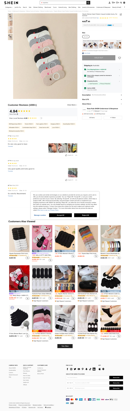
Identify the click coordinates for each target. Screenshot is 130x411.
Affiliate (25, 384)
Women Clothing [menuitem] (38, 7)
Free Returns (26, 371)
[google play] (103, 370)
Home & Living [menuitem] (62, 7)
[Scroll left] (122, 7)
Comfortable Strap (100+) (29, 127)
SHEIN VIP (26, 382)
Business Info (32, 407)
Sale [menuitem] (30, 7)
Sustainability (12, 370)
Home (9, 11)
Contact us (40, 368)
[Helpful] (66, 155)
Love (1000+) (55, 127)
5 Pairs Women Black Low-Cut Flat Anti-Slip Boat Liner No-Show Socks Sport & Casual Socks (19, 333)
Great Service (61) (44, 127)
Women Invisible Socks (46, 11)
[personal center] (109, 3)
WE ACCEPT (69, 396)
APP (99, 365)
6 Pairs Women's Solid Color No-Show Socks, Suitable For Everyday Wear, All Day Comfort (111, 293)
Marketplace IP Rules (14, 407)
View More (65, 346)
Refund (25, 373)
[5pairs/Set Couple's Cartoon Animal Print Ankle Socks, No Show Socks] (85, 45)
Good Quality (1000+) (69, 124)
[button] (121, 3)
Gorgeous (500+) (55, 124)
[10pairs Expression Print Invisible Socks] (19, 238)
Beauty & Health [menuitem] (117, 7)
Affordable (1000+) (14, 127)
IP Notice (24, 407)
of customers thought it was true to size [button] (95, 50)
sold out (98, 58)
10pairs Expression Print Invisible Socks (19, 253)
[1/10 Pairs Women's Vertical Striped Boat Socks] (95, 45)
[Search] (88, 2)
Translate (10, 146)
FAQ (10, 377)
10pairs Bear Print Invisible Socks (88, 253)
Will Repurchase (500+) (15, 124)
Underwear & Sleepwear (18, 11)
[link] (113, 2)
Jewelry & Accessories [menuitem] (88, 7)
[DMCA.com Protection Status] (72, 403)
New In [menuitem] (25, 7)
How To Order (26, 375)
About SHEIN (12, 368)
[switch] (40, 118)
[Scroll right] (124, 7)
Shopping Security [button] (92, 81)
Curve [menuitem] (55, 7)
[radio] (85, 36)
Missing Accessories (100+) (16, 131)
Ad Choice (40, 407)
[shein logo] (11, 2)
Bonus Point (40, 373)
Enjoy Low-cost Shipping (27, 368)
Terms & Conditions (49, 405)
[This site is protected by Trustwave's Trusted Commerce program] (67, 403)
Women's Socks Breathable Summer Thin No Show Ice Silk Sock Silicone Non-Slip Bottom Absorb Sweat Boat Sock (110, 253)
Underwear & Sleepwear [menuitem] (103, 7)
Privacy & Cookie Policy (24, 405)
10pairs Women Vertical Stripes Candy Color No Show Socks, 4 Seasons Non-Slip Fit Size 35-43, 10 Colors (65, 293)
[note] (42, 251)
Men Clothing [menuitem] (72, 7)
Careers (11, 372)
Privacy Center (12, 405)
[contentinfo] (94, 399)
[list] (81, 369)
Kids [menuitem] (79, 7)
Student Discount (13, 375)
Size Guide (26, 380)
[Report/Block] (76, 155)
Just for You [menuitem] (18, 7)
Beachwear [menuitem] (48, 7)
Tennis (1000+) (29, 124)
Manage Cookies (37, 405)
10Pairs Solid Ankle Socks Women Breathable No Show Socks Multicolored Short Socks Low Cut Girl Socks (111, 333)
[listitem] (85, 45)
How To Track (26, 378)
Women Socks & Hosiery (32, 11)
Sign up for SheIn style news (75, 374)
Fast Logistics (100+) (41, 124)
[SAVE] (119, 57)
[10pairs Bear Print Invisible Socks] (88, 238)
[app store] (99, 370)
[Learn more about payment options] (113, 25)
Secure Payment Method (41, 370)
